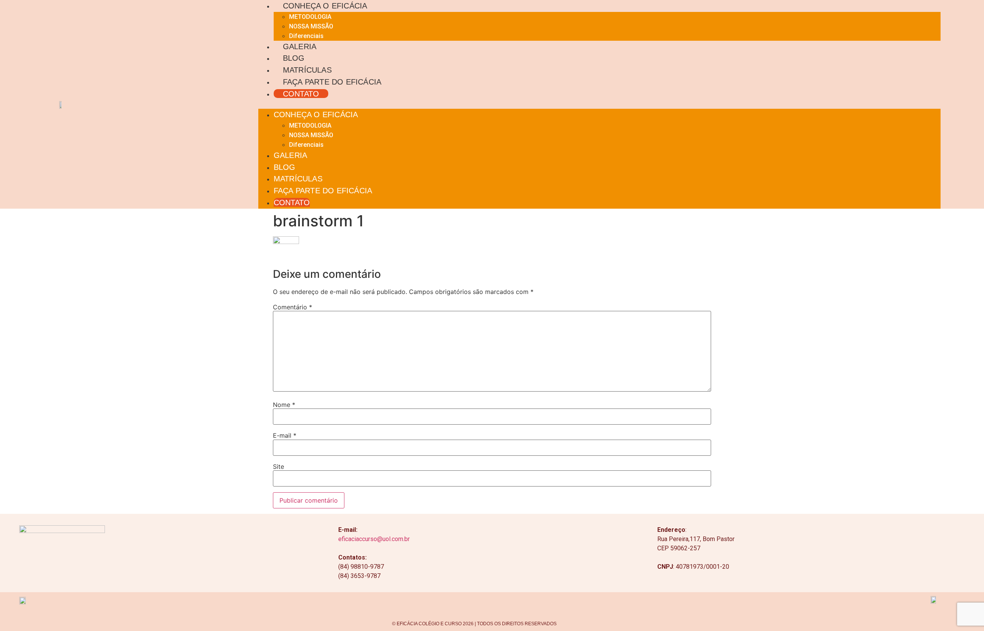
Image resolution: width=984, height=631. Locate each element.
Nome (284, 405)
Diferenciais (306, 36)
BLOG (294, 57)
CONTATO (301, 93)
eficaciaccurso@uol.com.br (374, 539)
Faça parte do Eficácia (332, 81)
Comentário (292, 307)
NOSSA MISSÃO (311, 26)
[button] (599, 104)
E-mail (284, 435)
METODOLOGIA (310, 16)
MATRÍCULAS (307, 69)
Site (278, 466)
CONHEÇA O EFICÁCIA (325, 5)
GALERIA (299, 46)
